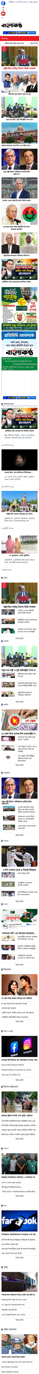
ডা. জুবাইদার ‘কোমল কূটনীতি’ (20, 555)
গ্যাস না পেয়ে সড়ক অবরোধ (11, 1183)
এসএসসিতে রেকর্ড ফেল (10, 1244)
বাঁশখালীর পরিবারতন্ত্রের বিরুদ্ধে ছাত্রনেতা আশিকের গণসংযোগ (20, 1125)
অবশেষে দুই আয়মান (9, 1008)
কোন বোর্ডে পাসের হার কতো (12, 1253)
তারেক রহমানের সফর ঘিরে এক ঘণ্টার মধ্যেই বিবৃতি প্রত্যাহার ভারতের (26, 809)
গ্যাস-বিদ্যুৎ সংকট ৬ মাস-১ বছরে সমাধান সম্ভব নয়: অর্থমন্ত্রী (27, 749)
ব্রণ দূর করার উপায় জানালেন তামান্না (14, 1004)
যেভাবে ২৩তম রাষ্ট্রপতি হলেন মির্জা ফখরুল (16, 200)
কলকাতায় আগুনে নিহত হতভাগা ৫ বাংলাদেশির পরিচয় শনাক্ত (26, 819)
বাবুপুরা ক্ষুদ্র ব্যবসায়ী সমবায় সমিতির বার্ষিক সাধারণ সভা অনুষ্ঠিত (20, 1130)
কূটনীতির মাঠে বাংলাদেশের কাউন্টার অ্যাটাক (16, 282)
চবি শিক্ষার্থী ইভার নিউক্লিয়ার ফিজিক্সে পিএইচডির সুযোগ (20, 1240)
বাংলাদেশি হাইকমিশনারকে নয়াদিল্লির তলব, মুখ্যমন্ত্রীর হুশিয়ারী (20, 1121)
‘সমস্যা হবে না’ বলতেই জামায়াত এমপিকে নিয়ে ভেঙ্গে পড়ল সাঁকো (20, 1192)
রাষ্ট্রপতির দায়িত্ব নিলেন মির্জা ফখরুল (20, 68)
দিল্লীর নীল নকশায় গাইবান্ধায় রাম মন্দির (19, 514)
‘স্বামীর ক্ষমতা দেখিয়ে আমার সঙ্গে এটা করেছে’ (18, 1013)
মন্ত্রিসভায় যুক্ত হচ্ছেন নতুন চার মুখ (19, 94)
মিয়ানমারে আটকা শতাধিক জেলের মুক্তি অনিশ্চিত (18, 1134)
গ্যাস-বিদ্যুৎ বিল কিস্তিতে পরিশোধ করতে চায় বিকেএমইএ (26, 758)
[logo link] (12, 25)
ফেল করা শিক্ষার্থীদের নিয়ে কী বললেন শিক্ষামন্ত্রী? (19, 1249)
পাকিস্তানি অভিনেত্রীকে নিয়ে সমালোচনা (15, 1017)
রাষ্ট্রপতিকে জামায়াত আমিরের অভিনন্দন (17, 255)
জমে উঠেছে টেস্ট (24, 873)
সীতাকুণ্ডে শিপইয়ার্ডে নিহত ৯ (12, 1187)
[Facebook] (3, 3)
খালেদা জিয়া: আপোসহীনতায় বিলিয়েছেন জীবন (19, 472)
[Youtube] (3, 13)
